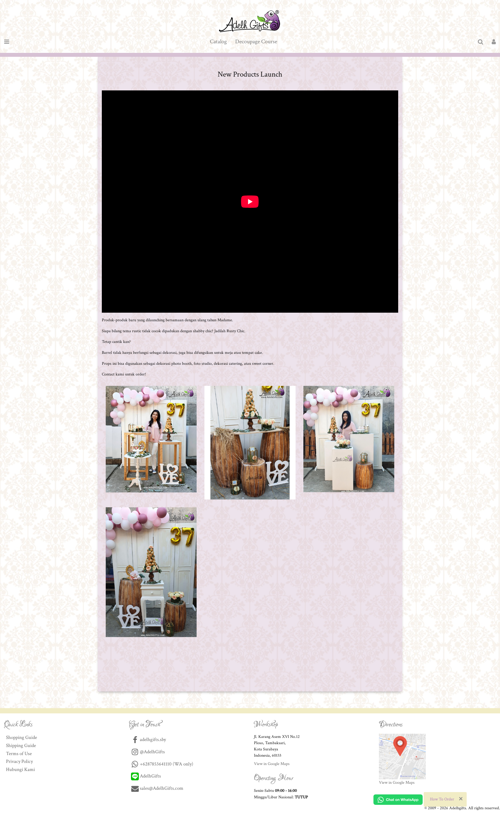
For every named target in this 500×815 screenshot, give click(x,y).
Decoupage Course (256, 41)
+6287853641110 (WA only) (166, 764)
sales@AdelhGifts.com (161, 788)
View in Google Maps (272, 764)
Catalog (218, 41)
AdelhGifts (150, 776)
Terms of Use (19, 753)
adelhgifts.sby (152, 739)
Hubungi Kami (20, 769)
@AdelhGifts (152, 752)
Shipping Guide (21, 745)
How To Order (442, 799)
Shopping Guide (21, 737)
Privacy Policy (19, 761)
